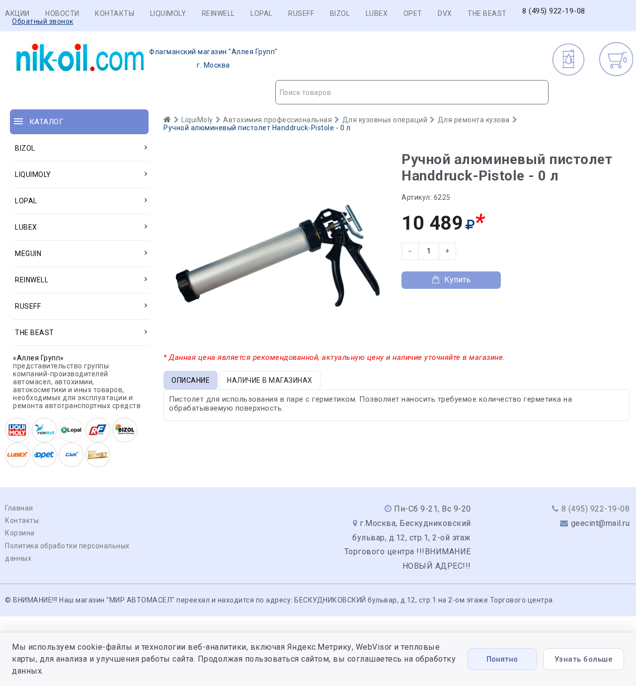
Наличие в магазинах (270, 380)
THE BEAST (487, 13)
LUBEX (377, 13)
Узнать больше (584, 659)
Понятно (502, 659)
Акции (17, 13)
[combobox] (412, 92)
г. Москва (213, 58)
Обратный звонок (43, 21)
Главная (19, 508)
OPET (412, 13)
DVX (445, 13)
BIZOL (340, 13)
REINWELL (218, 13)
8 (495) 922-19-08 (553, 11)
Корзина (20, 533)
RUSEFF (301, 13)
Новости (62, 13)
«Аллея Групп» (38, 358)
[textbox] (412, 92)
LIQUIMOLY (168, 13)
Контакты (114, 13)
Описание (190, 380)
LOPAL (261, 13)
